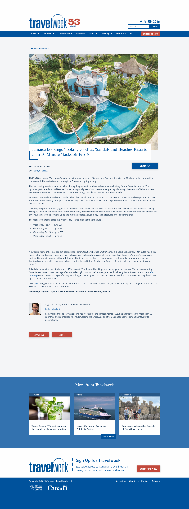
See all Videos (108, 436)
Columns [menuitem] (47, 33)
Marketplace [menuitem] (64, 33)
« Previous (39, 334)
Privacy (156, 481)
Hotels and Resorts (39, 48)
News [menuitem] (33, 33)
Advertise (120, 481)
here (36, 283)
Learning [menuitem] (105, 33)
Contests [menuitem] (80, 33)
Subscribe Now (148, 468)
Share (143, 165)
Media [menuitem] (91, 33)
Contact (145, 481)
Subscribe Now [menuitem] (150, 33)
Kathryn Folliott (40, 170)
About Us (133, 481)
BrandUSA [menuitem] (121, 33)
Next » (61, 334)
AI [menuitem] (131, 33)
